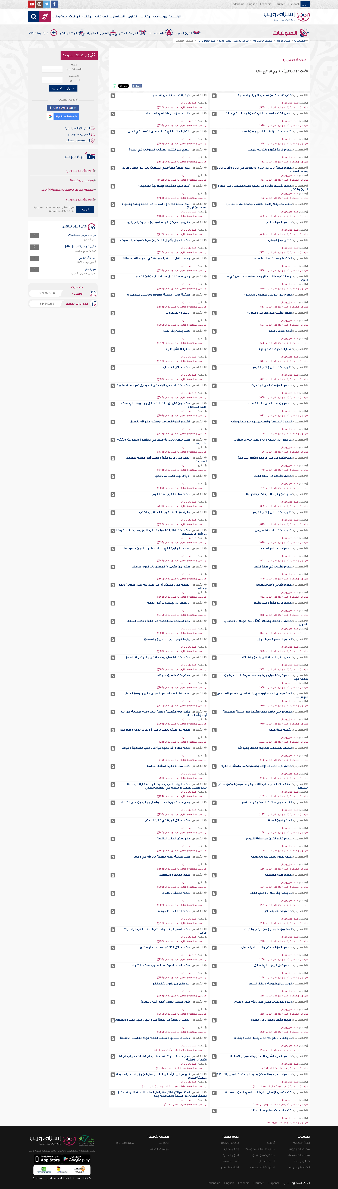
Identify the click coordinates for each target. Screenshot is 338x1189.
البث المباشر (68, 33)
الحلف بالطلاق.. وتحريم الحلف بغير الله (265, 747)
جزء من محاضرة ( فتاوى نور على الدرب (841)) (283, 560)
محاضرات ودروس (299, 1149)
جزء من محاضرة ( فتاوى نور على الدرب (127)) (283, 814)
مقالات (145, 16)
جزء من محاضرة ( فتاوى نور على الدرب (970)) (283, 705)
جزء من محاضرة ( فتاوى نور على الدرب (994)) (181, 723)
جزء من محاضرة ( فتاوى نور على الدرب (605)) (283, 343)
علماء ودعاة (157, 33)
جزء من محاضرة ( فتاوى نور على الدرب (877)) (283, 633)
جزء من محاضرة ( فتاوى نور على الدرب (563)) (283, 306)
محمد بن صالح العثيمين (85, 251)
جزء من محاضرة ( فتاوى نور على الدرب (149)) (283, 850)
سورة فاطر (90, 269)
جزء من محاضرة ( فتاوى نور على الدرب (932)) (283, 669)
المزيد (85, 209)
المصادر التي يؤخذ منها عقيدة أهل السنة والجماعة (257, 711)
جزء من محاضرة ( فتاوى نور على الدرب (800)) (181, 488)
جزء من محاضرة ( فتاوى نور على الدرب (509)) (283, 252)
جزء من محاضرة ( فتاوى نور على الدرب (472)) (181, 234)
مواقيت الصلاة (159, 1149)
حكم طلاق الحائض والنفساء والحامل (266, 947)
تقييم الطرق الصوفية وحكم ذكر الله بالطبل (160, 421)
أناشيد (271, 1142)
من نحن (37, 1178)
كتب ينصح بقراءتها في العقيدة (168, 113)
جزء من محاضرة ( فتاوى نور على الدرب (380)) (181, 161)
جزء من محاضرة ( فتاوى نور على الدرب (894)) (181, 633)
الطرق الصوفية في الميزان (274, 639)
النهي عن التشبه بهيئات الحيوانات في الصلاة (159, 149)
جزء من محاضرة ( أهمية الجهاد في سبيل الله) (181, 1068)
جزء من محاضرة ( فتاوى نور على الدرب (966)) (181, 669)
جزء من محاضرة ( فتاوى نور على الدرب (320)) (283, 125)
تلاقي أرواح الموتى (280, 240)
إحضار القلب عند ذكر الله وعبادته (269, 312)
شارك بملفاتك (39, 33)
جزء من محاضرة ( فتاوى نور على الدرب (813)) (283, 524)
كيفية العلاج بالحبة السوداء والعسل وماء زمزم (158, 294)
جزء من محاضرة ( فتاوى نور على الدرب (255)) (181, 977)
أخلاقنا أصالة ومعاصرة (80, 180)
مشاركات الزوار (124, 1142)
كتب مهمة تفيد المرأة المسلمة (168, 766)
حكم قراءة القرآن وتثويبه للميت (270, 149)
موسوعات (160, 16)
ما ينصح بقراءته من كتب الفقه (270, 893)
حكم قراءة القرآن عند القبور (171, 494)
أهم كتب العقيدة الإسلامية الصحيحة (164, 185)
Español (293, 4)
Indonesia (238, 4)
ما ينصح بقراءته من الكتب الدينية (269, 494)
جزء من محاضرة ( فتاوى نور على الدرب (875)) (283, 615)
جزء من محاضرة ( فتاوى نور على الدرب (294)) (283, 1050)
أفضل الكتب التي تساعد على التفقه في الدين (159, 131)
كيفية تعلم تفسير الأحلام (171, 95)
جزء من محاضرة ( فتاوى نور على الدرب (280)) (181, 1013)
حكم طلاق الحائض (279, 222)
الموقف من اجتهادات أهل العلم (168, 602)
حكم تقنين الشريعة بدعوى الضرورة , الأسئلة (261, 1056)
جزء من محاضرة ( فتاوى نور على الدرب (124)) (181, 796)
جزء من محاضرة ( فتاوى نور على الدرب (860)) (181, 578)
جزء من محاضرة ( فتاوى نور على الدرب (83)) (284, 778)
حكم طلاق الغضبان (176, 367)
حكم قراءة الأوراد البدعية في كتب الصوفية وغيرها (156, 747)
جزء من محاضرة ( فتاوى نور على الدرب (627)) (283, 379)
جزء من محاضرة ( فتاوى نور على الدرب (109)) (283, 796)
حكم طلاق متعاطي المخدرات (271, 385)
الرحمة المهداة (229, 1142)
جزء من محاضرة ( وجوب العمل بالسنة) (185, 1104)
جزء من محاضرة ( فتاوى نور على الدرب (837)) (181, 542)
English (252, 4)
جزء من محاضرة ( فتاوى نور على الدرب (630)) (181, 379)
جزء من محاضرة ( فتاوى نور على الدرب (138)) (283, 832)
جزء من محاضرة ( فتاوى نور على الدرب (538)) (283, 270)
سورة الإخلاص (87, 258)
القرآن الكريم (183, 33)
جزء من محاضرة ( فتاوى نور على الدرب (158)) (181, 868)
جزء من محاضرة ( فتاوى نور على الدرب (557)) (181, 288)
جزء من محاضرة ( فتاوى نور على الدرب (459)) (283, 216)
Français (265, 4)
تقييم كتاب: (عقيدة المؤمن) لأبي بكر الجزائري (158, 222)
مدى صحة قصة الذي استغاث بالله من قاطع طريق (156, 167)
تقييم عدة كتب (280, 729)
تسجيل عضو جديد (78, 134)
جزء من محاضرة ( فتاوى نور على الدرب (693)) (283, 415)
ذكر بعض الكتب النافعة (173, 838)
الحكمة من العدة (280, 820)
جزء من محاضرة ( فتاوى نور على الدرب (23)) (182, 742)
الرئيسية (174, 16)
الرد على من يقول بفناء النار (171, 983)
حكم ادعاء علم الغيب (276, 548)
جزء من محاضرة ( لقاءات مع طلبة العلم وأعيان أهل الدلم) (174, 1086)
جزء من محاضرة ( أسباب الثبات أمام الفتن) (284, 1068)
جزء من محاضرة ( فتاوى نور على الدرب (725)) (181, 433)
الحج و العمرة (231, 1155)
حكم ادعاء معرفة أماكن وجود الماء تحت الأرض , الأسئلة (254, 1074)
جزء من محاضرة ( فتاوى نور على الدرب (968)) (283, 687)
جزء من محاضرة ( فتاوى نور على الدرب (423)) (283, 198)
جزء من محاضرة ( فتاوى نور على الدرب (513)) (181, 252)
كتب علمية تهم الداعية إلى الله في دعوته (161, 856)
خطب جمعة (301, 1161)
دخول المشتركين (63, 88)
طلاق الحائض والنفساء (174, 874)
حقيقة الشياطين (178, 349)
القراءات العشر (128, 33)
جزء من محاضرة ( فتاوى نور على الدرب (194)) (283, 887)
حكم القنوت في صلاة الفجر (272, 476)
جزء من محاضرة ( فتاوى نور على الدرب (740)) (283, 470)
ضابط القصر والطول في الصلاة (271, 1019)
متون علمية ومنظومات (260, 1149)
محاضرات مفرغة (299, 1155)
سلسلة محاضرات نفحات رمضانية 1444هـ (68, 170)
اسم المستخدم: (74, 67)
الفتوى (132, 16)
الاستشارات (117, 16)
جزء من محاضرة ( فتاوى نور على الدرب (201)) (181, 887)
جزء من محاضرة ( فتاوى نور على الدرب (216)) (181, 923)
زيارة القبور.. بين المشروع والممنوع (167, 639)
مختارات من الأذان (263, 1155)
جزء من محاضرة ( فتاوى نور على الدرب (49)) (182, 760)
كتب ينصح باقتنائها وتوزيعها (271, 856)
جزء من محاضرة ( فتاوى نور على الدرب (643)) (181, 397)
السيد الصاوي (89, 239)
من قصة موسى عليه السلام (82, 235)
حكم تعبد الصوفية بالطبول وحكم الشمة (161, 965)
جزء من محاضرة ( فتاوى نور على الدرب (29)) (284, 760)
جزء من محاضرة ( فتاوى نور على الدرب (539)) (181, 270)
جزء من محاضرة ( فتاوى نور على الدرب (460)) (181, 216)
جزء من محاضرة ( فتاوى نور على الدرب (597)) (283, 325)
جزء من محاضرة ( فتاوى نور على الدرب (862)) (181, 596)
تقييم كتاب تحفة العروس (273, 530)
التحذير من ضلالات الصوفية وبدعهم (267, 802)
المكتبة (87, 16)
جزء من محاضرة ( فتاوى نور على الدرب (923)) (283, 651)
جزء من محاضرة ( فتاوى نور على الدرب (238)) (181, 959)
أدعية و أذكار (267, 1161)
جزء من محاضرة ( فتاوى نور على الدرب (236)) (283, 959)
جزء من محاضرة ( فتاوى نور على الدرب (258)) (283, 995)
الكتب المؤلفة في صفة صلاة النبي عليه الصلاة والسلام (152, 1019)
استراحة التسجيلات (262, 1167)
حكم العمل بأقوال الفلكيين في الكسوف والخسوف (155, 240)
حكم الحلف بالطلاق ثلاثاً (173, 911)
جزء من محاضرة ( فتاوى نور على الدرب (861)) (283, 596)
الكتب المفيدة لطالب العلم (273, 258)
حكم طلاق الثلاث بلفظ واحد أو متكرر (165, 947)
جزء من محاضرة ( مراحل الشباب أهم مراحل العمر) (280, 1104)
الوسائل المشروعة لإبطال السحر (270, 983)
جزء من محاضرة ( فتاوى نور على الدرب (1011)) (283, 742)
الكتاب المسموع (299, 1167)
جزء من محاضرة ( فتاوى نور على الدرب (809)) (283, 506)
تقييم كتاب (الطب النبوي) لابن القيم (266, 131)
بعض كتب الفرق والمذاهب (172, 675)
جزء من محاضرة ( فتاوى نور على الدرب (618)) (181, 361)
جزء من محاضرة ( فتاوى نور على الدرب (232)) (181, 941)
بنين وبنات (59, 16)
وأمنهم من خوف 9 (82, 189)
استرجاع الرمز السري (77, 128)
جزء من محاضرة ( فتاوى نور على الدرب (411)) (181, 179)
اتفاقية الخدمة (62, 1178)
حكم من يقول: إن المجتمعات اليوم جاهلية (160, 566)
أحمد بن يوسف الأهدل (86, 262)
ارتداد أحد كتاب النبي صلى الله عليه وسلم (263, 1001)
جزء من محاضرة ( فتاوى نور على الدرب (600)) (181, 325)
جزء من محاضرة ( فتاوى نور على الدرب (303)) (283, 107)
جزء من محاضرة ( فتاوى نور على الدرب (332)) (181, 125)
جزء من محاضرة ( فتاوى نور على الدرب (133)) (181, 814)
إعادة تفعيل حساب (78, 140)
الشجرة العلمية (97, 33)
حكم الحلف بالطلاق (176, 893)
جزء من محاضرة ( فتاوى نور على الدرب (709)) (283, 433)
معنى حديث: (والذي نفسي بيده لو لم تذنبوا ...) (259, 204)
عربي (305, 4)
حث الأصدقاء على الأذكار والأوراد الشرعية (265, 457)
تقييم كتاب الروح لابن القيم (272, 367)
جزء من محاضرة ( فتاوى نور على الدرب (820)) (181, 524)
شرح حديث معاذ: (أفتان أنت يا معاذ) (165, 1001)
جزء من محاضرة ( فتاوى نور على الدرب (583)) (181, 306)
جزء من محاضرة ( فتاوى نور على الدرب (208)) (283, 923)
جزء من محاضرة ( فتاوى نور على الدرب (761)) (283, 488)
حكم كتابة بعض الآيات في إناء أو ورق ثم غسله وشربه (153, 385)
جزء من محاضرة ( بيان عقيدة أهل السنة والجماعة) (280, 1086)
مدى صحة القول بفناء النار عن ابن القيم (163, 276)
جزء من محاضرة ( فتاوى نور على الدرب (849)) (283, 578)
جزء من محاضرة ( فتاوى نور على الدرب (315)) (181, 107)
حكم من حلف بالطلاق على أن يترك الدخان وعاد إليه (155, 729)
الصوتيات (101, 16)
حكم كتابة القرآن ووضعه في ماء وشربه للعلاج (158, 657)
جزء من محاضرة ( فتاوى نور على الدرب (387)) (283, 179)
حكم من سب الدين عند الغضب (270, 403)
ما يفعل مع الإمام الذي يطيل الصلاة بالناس (262, 1038)
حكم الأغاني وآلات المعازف (274, 584)
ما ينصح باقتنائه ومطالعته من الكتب (164, 512)
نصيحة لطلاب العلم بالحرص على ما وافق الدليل (157, 693)
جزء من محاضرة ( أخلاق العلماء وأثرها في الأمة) (180, 1050)
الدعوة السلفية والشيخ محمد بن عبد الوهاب (261, 421)
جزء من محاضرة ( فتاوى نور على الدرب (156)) (283, 868)
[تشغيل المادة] (214, 95)
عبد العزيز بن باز (289, 103)
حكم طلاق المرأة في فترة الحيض (167, 820)
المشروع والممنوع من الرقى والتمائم (267, 929)
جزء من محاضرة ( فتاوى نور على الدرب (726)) (283, 451)
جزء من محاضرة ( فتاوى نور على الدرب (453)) (181, 198)
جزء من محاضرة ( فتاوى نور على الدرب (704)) (181, 415)
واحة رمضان (231, 1149)
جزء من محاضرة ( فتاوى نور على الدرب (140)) (181, 832)
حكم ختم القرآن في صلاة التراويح (269, 838)
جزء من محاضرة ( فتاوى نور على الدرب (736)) (181, 451)
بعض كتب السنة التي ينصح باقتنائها (266, 657)
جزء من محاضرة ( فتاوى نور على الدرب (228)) (283, 941)
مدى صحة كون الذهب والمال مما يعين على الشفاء (155, 802)
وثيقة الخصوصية (82, 1178)
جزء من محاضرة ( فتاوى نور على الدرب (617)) (181, 343)
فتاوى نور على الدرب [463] (80, 246)
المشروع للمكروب (178, 312)
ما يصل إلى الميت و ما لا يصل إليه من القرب (263, 439)
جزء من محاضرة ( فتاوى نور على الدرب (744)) (181, 470)
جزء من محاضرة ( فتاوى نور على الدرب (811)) (181, 506)
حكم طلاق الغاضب (278, 874)
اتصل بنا (48, 1178)
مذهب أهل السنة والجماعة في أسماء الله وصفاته (156, 258)
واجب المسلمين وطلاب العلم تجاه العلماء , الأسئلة (155, 1038)
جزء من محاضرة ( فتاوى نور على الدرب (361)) (283, 161)
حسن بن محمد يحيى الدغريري (83, 274)
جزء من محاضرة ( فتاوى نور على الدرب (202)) (181, 905)
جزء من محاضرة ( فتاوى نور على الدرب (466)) (283, 234)
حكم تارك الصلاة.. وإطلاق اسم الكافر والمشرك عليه (256, 766)
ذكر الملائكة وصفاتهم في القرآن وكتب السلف (158, 621)
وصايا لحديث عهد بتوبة (275, 349)
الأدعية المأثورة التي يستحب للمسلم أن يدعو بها (157, 548)
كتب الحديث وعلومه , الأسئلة (271, 1110)
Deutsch (279, 4)
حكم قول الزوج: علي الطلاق (273, 965)
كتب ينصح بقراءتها (176, 330)
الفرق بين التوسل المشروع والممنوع (267, 294)
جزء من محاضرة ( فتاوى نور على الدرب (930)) (181, 651)
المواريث (74, 16)
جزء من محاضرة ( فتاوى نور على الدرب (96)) (182, 778)
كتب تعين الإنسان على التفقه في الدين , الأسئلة (258, 1092)
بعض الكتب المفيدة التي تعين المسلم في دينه (259, 113)
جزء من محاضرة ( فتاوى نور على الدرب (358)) (283, 143)
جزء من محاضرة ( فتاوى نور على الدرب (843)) (181, 560)
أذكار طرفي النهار (280, 330)
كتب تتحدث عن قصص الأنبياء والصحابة (264, 95)
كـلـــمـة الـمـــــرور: (74, 78)
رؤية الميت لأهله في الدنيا (172, 476)
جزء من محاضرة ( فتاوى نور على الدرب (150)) (181, 850)
